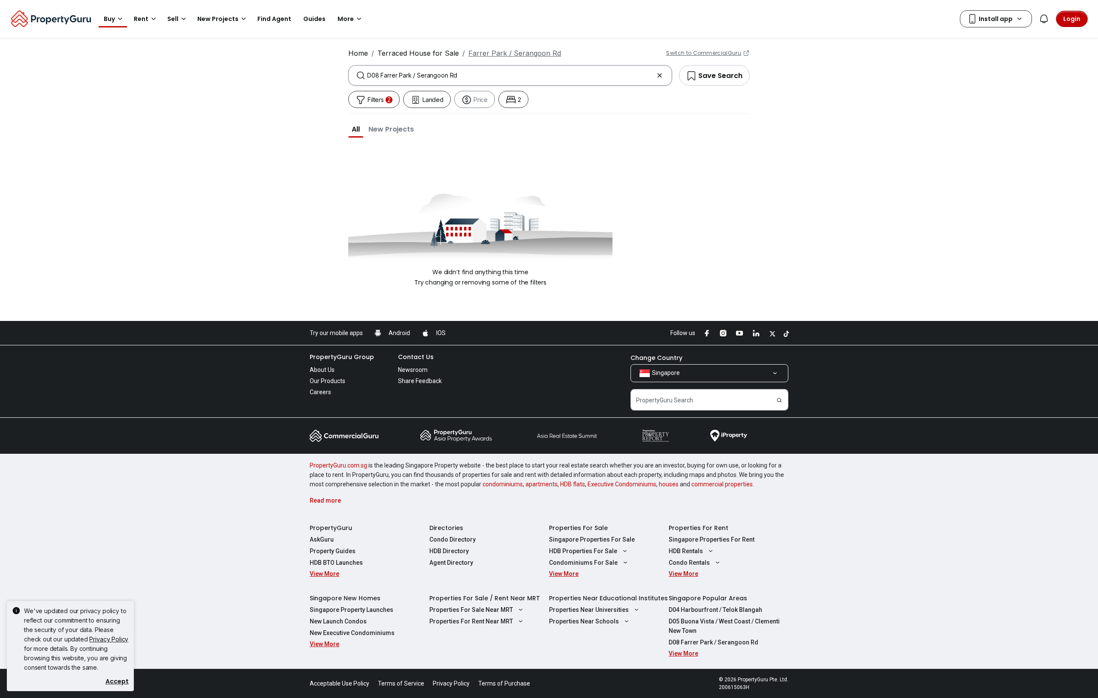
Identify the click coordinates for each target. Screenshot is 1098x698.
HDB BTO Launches (336, 562)
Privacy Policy (108, 639)
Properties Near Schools (584, 621)
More (346, 19)
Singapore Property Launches (351, 609)
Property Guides (333, 551)
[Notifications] (1044, 18)
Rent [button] (141, 19)
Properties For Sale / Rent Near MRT (484, 598)
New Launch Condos (338, 621)
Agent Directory (451, 562)
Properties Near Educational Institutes (608, 598)
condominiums (503, 484)
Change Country (656, 357)
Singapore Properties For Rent (711, 539)
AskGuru (322, 539)
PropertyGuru (331, 528)
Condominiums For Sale (583, 562)
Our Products (327, 380)
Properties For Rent (698, 528)
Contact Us (416, 357)
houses (669, 484)
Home (358, 53)
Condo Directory (452, 539)
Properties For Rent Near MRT (471, 621)
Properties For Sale (578, 528)
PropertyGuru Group (342, 357)
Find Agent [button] (274, 19)
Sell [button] (172, 19)
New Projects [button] (217, 19)
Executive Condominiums (622, 484)
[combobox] (510, 75)
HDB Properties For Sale (583, 551)
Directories (446, 528)
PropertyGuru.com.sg (338, 465)
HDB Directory (449, 551)
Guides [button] (314, 19)
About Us (322, 369)
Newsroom (413, 369)
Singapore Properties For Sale (592, 539)
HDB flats (572, 484)
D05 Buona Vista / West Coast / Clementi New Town (724, 626)
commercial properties (722, 484)
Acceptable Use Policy (339, 683)
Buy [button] (109, 19)
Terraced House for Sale (418, 53)
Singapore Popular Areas (708, 598)
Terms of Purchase (504, 683)
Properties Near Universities (589, 609)
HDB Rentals (686, 551)
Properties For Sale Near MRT (471, 609)
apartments (541, 484)
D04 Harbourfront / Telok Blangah (715, 609)
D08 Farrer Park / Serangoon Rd (713, 642)
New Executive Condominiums (352, 632)
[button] (355, 129)
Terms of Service (401, 683)
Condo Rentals (689, 562)
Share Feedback (420, 380)
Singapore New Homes (345, 598)
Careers (320, 392)
